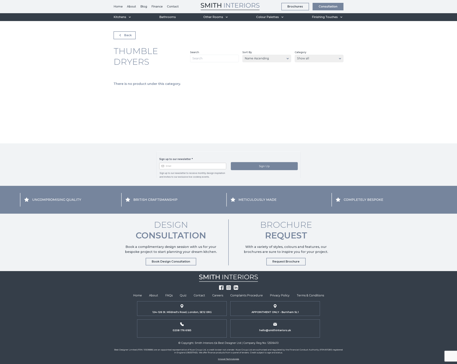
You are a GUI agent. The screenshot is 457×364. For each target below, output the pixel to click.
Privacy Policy (280, 295)
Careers (217, 295)
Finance (157, 6)
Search (194, 52)
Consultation (328, 6)
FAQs (169, 295)
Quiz (183, 295)
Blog (143, 6)
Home (118, 6)
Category (300, 52)
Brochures (295, 6)
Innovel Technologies (228, 359)
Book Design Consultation (171, 261)
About (131, 6)
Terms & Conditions (310, 295)
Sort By (247, 52)
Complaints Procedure (246, 295)
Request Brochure (286, 261)
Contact (173, 6)
